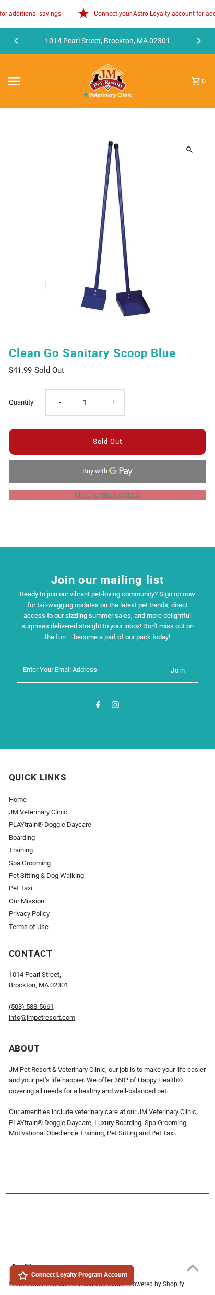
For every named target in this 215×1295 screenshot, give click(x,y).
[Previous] (17, 40)
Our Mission (26, 901)
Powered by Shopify (156, 1284)
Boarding (22, 837)
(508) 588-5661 (31, 1006)
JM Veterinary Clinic (38, 812)
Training (21, 850)
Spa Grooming (30, 863)
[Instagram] (115, 706)
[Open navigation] (39, 81)
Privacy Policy (29, 914)
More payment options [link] (107, 494)
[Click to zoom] (189, 150)
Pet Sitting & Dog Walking (46, 875)
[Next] (198, 40)
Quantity (21, 402)
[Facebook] (98, 706)
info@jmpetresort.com (42, 1017)
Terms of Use (29, 927)
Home (18, 799)
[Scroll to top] (193, 1267)
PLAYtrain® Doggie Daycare (50, 824)
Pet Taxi (20, 888)
